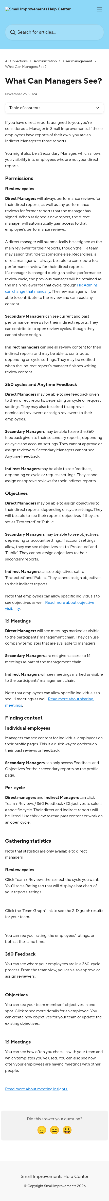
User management (77, 61)
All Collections (16, 61)
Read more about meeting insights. (36, 1089)
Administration (45, 61)
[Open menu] (99, 9)
